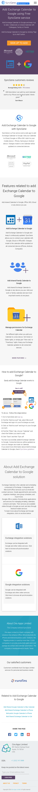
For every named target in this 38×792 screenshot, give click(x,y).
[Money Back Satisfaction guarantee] (19, 51)
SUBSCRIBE (8, 777)
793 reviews (26, 87)
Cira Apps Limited (16, 789)
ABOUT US (6, 783)
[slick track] (19, 680)
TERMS (24, 783)
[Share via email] (28, 734)
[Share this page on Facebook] (9, 734)
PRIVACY (16, 783)
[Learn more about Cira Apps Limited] (6, 752)
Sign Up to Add (19, 43)
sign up (20, 417)
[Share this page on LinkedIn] (22, 734)
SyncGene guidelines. (27, 449)
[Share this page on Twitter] (15, 734)
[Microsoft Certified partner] (8, 51)
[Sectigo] (29, 51)
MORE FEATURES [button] (18, 358)
